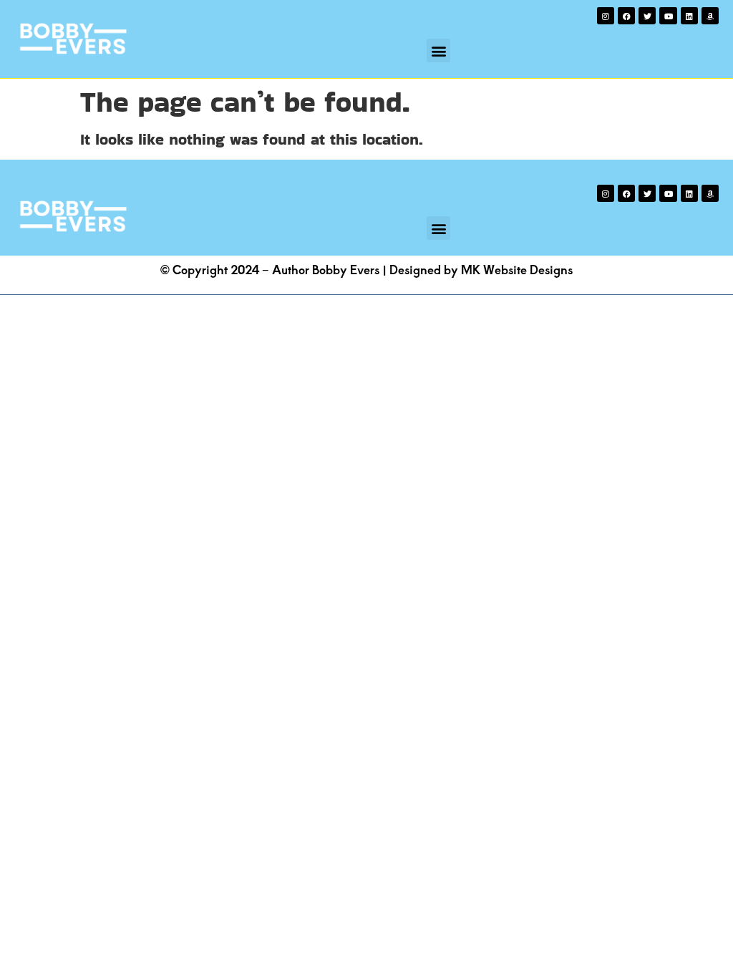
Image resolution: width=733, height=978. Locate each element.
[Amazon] (710, 15)
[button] (438, 50)
